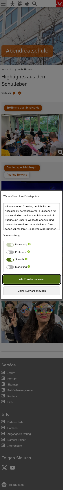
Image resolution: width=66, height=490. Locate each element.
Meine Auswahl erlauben (31, 290)
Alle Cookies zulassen (31, 279)
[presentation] (29, 245)
